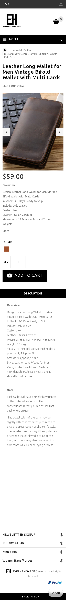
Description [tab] (33, 293)
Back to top (31, 596)
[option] (33, 131)
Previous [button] (6, 132)
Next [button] (59, 132)
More (6, 230)
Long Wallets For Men (21, 50)
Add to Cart (28, 275)
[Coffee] (6, 249)
